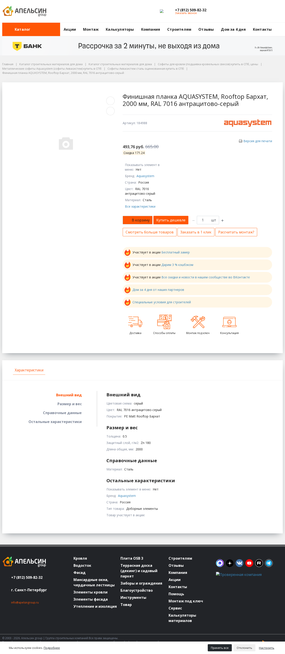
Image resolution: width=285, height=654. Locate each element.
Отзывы (206, 29)
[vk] (239, 563)
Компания (150, 29)
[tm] (269, 563)
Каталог (22, 29)
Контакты (262, 29)
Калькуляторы (120, 29)
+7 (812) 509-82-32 (27, 577)
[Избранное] (255, 11)
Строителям (179, 29)
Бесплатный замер (175, 252)
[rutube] (259, 563)
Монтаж (91, 29)
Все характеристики (140, 206)
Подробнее (52, 648)
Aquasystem (145, 176)
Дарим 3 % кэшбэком (177, 265)
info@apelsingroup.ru (25, 602)
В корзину (141, 220)
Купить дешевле (170, 220)
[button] (190, 10)
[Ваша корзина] (275, 11)
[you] (249, 563)
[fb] (220, 563)
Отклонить (244, 648)
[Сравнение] (265, 11)
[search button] (281, 25)
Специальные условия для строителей (161, 302)
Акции (70, 29)
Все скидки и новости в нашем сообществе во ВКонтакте (205, 277)
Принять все (220, 648)
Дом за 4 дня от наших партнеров (158, 290)
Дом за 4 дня (233, 29)
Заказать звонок (186, 13)
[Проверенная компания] (239, 574)
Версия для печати (257, 141)
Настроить (266, 648)
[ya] (230, 563)
